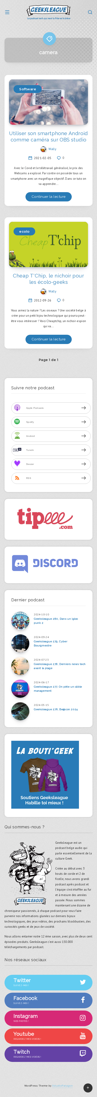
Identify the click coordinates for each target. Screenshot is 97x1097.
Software (27, 89)
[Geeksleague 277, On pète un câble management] (20, 689)
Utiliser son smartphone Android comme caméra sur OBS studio (48, 136)
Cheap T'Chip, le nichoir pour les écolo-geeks (48, 279)
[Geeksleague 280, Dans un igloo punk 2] (20, 621)
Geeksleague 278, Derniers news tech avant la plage (60, 665)
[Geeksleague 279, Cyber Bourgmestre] (20, 643)
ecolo (24, 231)
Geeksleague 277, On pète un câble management (58, 688)
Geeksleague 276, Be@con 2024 (56, 709)
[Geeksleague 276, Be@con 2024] (20, 711)
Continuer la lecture (49, 197)
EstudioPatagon (62, 1085)
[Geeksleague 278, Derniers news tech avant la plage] (20, 666)
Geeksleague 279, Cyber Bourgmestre (50, 643)
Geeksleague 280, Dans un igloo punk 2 (56, 620)
